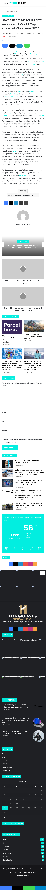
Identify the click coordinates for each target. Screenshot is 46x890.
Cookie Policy (32, 872)
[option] (23, 244)
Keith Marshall (7, 33)
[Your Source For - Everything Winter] (17, 3)
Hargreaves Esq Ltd (36, 869)
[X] (12, 46)
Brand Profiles (6, 770)
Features (5, 764)
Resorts (4, 760)
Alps (39, 184)
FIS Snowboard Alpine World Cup (23, 195)
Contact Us (12, 872)
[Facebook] (5, 46)
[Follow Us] (43, 572)
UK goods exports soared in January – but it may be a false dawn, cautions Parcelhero (12, 339)
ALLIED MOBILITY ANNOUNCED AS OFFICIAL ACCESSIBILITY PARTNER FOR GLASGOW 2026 (28, 505)
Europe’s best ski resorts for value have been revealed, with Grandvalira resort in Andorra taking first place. (12, 365)
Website (4, 430)
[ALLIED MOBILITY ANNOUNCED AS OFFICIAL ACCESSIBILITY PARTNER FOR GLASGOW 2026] (7, 506)
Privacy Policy (22, 872)
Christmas (31, 64)
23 (41, 803)
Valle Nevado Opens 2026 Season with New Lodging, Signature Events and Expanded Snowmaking (29, 472)
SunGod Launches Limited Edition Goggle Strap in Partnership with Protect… (15, 720)
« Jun (3, 818)
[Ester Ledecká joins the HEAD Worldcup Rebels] (7, 464)
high (42, 61)
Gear (3, 757)
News (3, 754)
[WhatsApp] (27, 46)
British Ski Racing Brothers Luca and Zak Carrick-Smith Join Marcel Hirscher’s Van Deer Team (29, 482)
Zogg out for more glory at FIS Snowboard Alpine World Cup (23, 247)
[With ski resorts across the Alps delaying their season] (34, 326)
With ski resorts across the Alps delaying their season (33, 336)
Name (4, 412)
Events (5, 856)
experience (23, 175)
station (4, 116)
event (30, 61)
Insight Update (13, 11)
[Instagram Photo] (8, 578)
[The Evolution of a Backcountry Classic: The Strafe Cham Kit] (38, 736)
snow (4, 83)
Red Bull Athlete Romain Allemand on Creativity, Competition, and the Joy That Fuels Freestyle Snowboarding (34, 365)
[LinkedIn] (19, 46)
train (38, 113)
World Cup (33, 54)
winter (17, 52)
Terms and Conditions (23, 876)
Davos (23, 191)
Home (5, 11)
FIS (15, 54)
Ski (8, 78)
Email (4, 421)
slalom (31, 91)
